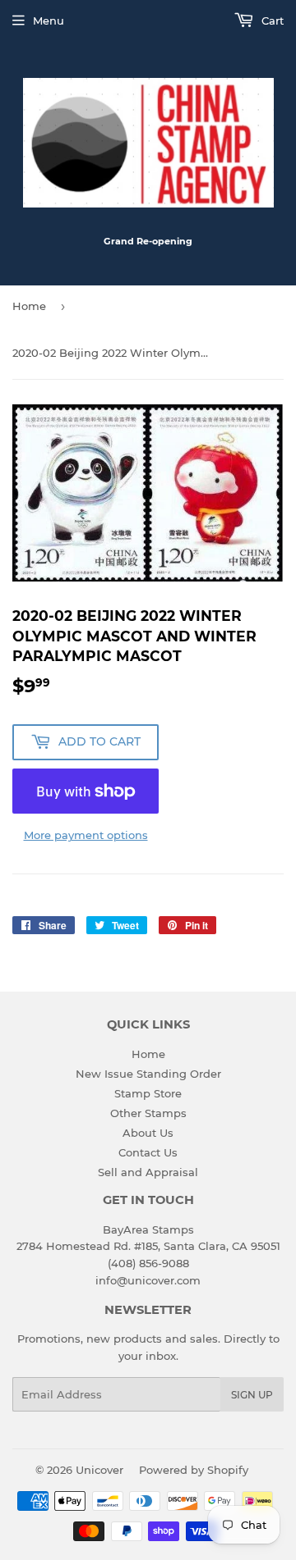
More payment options (86, 835)
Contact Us (148, 1152)
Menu (48, 20)
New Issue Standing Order (148, 1073)
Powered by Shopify (193, 1469)
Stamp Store (148, 1093)
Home (29, 305)
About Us (148, 1132)
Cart (271, 20)
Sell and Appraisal (148, 1172)
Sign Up (252, 1395)
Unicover (99, 1469)
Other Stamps (148, 1113)
